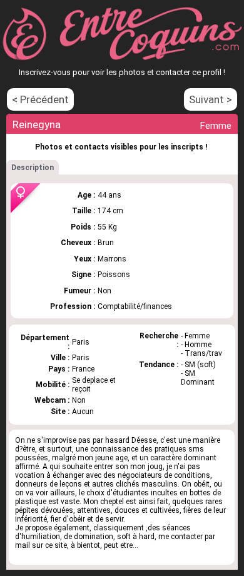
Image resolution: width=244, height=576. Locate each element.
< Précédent (40, 99)
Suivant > (210, 99)
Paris (80, 357)
